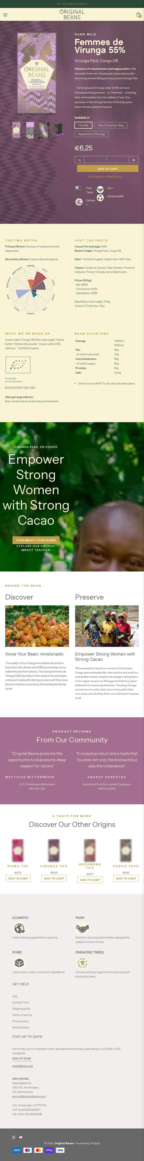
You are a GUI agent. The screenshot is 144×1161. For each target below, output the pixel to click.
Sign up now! (21, 1058)
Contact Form (21, 1002)
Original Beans (64, 1143)
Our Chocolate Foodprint (72, 3)
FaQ (14, 996)
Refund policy (20, 1027)
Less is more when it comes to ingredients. (38, 972)
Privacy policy (20, 1021)
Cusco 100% (126, 866)
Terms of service (22, 1015)
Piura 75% (18, 866)
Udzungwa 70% (90, 866)
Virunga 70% (54, 866)
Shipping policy (21, 1008)
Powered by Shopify (87, 1143)
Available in (82, 117)
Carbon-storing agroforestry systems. (35, 937)
